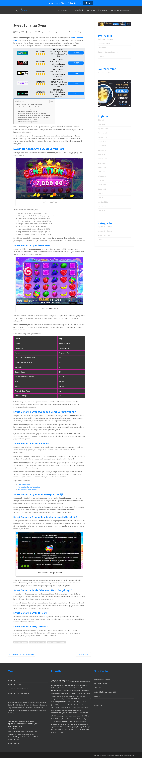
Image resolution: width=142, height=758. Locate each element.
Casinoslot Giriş (13, 705)
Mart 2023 (101, 172)
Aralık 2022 (102, 185)
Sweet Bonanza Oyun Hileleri (28, 119)
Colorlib (97, 756)
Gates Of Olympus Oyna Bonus (73, 721)
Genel (100, 240)
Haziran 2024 (102, 137)
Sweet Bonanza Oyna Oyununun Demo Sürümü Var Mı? (36, 109)
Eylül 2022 (101, 198)
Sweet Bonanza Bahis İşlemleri (28, 111)
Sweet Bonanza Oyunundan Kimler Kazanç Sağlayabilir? (35, 115)
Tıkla (88, 3)
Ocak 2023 (101, 180)
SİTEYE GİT (76, 53)
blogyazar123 (32, 32)
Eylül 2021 (101, 211)
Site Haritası (98, 705)
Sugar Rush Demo (14, 743)
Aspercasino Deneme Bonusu (121, 10)
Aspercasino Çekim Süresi (72, 707)
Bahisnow (11, 702)
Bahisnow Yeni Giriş (31, 702)
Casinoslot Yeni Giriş (26, 705)
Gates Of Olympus (14, 732)
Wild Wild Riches (13, 734)
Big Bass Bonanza (14, 724)
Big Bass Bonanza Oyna (28, 724)
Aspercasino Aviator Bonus (66, 688)
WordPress (118, 756)
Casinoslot (42, 702)
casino (84, 716)
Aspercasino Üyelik (76, 10)
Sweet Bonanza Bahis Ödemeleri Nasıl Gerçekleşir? (34, 117)
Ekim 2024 (101, 120)
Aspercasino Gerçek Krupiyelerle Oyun (67, 696)
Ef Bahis (101, 56)
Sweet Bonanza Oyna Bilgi (37, 642)
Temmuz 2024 (103, 133)
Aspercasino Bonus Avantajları (29, 487)
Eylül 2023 (101, 154)
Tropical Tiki (12, 737)
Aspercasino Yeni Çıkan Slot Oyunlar (71, 705)
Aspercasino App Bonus (60, 685)
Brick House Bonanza (105, 39)
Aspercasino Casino (61, 32)
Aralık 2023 (102, 150)
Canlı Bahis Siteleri (24, 484)
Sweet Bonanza (13, 721)
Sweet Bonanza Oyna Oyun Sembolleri (29, 105)
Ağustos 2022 (103, 202)
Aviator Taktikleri (13, 729)
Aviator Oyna (17, 726)
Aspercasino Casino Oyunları (97, 10)
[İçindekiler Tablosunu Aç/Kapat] (50, 101)
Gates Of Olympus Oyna (29, 732)
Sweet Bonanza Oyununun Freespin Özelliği (32, 113)
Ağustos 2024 (103, 128)
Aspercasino (62, 10)
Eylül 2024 (101, 124)
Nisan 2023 (102, 167)
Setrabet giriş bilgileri (73, 727)
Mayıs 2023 (102, 163)
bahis (79, 716)
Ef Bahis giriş (58, 719)
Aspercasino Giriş (75, 32)
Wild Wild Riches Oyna (26, 734)
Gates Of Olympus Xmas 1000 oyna (73, 724)
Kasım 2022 (102, 189)
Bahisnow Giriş (20, 702)
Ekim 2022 (101, 193)
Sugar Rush (83, 727)
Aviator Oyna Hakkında (71, 716)
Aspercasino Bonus (47, 32)
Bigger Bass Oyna (14, 739)
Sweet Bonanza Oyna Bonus (56, 642)
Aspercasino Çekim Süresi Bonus (71, 710)
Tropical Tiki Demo (35, 737)
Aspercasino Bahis (79, 688)
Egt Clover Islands (104, 43)
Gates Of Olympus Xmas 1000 (108, 52)
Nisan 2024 (102, 146)
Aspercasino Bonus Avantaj (74, 690)
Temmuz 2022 (103, 206)
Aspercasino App (75, 681)
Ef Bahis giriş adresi (67, 719)
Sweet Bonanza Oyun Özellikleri (29, 107)
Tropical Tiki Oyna (22, 737)
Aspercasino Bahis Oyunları (27, 490)
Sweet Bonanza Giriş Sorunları (28, 122)
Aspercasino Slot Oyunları (67, 702)
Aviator (10, 726)
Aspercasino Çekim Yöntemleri (64, 712)
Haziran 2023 (102, 159)
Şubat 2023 (102, 176)
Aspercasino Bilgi (58, 690)
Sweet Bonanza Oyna (20, 642)
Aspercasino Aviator (73, 685)
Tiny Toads (102, 48)
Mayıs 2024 (102, 141)
